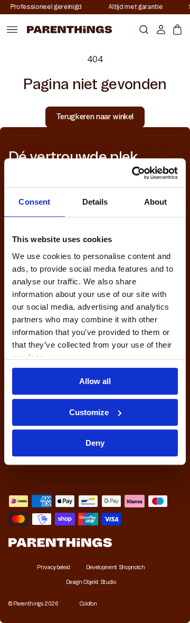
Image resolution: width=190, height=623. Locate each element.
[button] (141, 29)
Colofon (88, 604)
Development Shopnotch (115, 567)
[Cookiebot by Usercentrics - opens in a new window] (134, 173)
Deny (95, 442)
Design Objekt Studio (91, 582)
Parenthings (28, 604)
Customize (89, 412)
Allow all (95, 381)
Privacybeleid (53, 567)
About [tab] (155, 201)
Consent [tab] (34, 201)
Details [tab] (95, 201)
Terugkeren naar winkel (95, 116)
